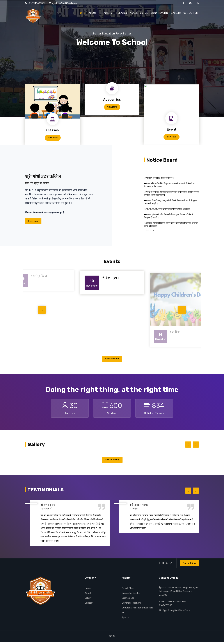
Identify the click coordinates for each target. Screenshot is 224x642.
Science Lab (128, 598)
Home (81, 13)
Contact (89, 603)
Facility (107, 13)
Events (164, 13)
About (93, 13)
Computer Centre (131, 593)
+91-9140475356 (36, 3)
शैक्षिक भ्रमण (40, 276)
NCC (124, 613)
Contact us (190, 13)
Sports (125, 618)
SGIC (112, 636)
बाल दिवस (108, 332)
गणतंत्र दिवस (176, 276)
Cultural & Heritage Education (137, 608)
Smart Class (128, 588)
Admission (151, 13)
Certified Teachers (131, 603)
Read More (33, 221)
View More (53, 137)
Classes (123, 13)
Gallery (176, 13)
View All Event (112, 359)
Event (171, 129)
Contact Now (189, 564)
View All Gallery (112, 460)
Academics (136, 13)
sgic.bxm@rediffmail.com (64, 3)
